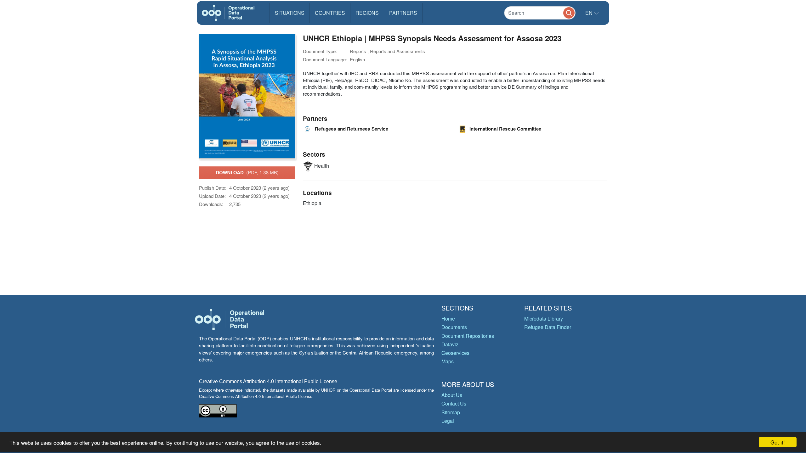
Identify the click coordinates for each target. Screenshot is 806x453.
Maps (447, 361)
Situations (289, 12)
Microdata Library (543, 318)
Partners (403, 12)
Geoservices (455, 352)
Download (247, 172)
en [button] (589, 12)
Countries (330, 12)
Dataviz (449, 344)
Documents (454, 327)
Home (448, 318)
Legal (447, 420)
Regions (367, 12)
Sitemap (450, 412)
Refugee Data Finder (547, 327)
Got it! (777, 442)
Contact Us (453, 403)
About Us (451, 395)
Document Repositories (467, 335)
